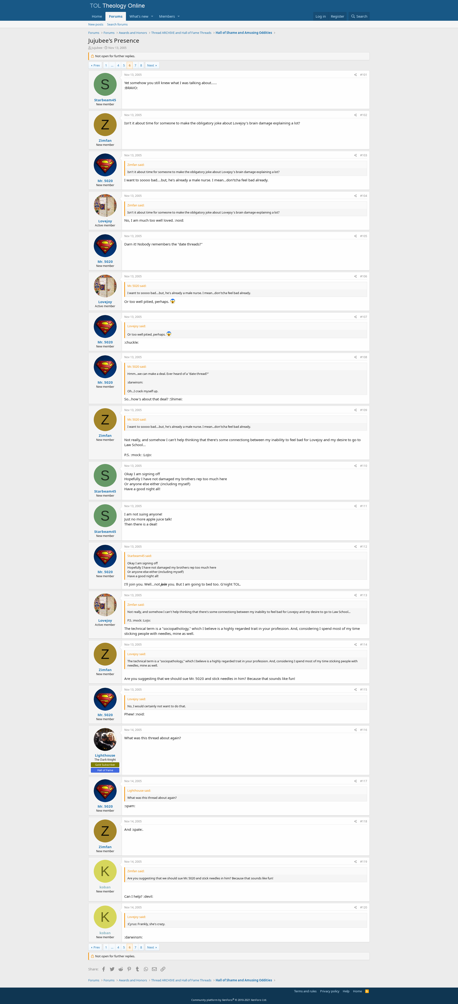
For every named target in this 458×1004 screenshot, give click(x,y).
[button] (152, 16)
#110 (363, 466)
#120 (363, 907)
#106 (363, 276)
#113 (363, 595)
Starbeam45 (105, 99)
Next (150, 65)
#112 (363, 547)
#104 (363, 196)
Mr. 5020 (105, 180)
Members (167, 16)
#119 (363, 862)
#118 (363, 821)
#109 (363, 410)
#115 (363, 690)
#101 (363, 75)
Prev (97, 65)
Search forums (117, 24)
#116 (363, 730)
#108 (363, 357)
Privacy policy (329, 991)
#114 (363, 644)
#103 (363, 155)
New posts (95, 24)
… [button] (112, 65)
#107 (363, 317)
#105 (363, 236)
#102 (363, 115)
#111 (363, 506)
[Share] (356, 75)
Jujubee (97, 48)
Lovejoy (105, 221)
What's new (139, 16)
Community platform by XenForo (229, 1000)
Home (97, 16)
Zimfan (105, 140)
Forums (115, 16)
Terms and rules (305, 991)
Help (346, 991)
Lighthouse (105, 755)
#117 (363, 781)
